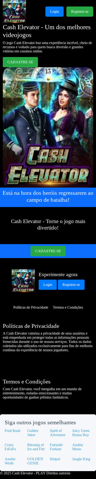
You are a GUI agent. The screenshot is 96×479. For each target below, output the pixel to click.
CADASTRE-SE (20, 62)
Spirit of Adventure (57, 433)
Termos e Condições (68, 307)
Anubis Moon (77, 447)
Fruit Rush (12, 431)
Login (54, 11)
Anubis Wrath (10, 461)
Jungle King (81, 459)
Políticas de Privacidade (30, 307)
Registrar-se (80, 11)
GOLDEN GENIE (35, 461)
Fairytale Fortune (56, 447)
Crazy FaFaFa (10, 447)
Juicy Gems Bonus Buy (80, 433)
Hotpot (55, 459)
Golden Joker (32, 433)
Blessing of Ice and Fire (36, 447)
